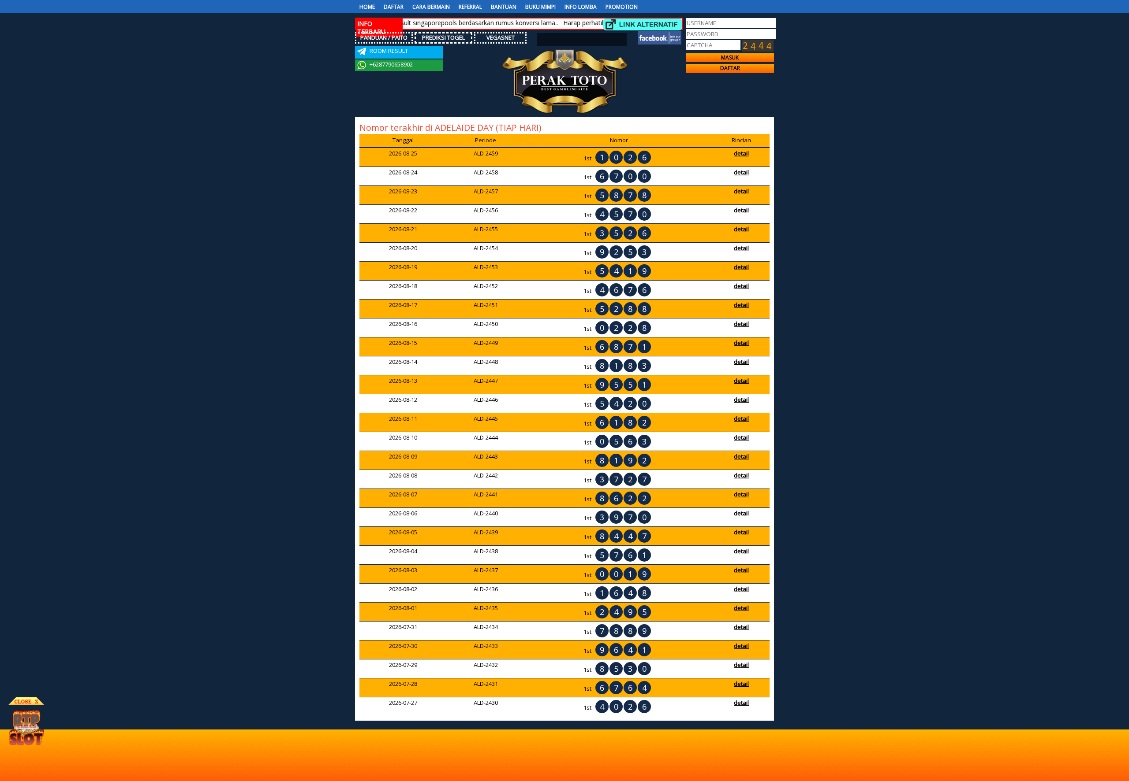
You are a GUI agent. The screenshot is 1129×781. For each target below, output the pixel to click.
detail (741, 153)
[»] (642, 24)
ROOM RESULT (388, 51)
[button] (730, 58)
